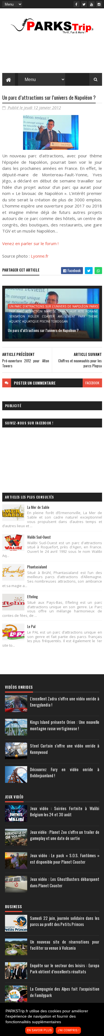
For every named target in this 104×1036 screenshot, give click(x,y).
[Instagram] (99, 4)
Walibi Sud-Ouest (39, 537)
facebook (92, 382)
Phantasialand (37, 567)
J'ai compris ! (68, 1030)
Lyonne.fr (40, 256)
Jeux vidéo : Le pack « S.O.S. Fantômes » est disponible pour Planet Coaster (64, 858)
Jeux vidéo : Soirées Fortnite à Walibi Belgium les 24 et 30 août (64, 811)
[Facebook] (76, 4)
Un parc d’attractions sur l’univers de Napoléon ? (43, 330)
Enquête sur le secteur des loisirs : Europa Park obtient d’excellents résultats (64, 968)
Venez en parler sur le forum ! (30, 243)
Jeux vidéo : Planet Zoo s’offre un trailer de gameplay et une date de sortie (64, 835)
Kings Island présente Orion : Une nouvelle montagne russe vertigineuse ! (64, 725)
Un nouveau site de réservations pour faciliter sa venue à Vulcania (64, 945)
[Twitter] (84, 4)
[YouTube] (91, 4)
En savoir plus (39, 1030)
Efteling (32, 596)
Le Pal (31, 626)
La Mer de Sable (38, 507)
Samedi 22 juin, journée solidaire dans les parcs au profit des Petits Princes (64, 921)
